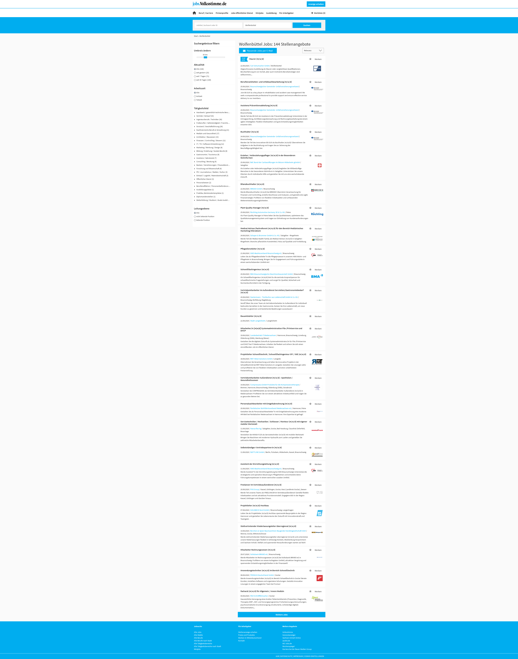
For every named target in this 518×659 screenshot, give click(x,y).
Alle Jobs (197, 632)
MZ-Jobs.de (287, 643)
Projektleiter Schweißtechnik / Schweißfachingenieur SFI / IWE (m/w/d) (273, 354)
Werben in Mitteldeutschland (249, 638)
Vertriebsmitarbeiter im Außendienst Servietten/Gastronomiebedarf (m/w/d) (272, 291)
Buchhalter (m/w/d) (250, 131)
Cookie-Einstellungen (314, 656)
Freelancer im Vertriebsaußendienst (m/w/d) (261, 484)
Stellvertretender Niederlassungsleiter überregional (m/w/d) (268, 526)
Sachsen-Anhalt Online (291, 638)
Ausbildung (271, 13)
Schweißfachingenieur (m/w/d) (255, 269)
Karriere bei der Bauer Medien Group (297, 649)
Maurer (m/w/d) (256, 58)
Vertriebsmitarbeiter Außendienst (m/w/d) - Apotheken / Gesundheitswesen (267, 378)
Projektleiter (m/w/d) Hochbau (255, 505)
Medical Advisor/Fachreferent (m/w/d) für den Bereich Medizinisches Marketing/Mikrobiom (272, 229)
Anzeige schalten (316, 4)
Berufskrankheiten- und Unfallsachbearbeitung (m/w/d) (266, 81)
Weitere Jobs (282, 614)
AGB (277, 656)
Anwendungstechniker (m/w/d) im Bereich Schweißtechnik (268, 570)
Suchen (306, 25)
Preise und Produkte (246, 635)
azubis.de (286, 640)
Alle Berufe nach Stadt (203, 640)
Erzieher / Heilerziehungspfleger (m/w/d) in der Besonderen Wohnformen (268, 156)
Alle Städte (198, 635)
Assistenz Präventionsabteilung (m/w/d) (259, 105)
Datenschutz (286, 656)
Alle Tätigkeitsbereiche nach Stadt (207, 646)
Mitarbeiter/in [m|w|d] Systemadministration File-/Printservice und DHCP (271, 329)
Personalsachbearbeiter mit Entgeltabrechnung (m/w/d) (266, 403)
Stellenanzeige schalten (247, 632)
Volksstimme (287, 632)
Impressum (298, 656)
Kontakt (241, 640)
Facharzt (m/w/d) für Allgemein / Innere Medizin (262, 591)
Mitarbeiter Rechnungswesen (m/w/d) (258, 549)
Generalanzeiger (289, 635)
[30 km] (205, 57)
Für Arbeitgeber (286, 13)
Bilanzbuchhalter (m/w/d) (252, 184)
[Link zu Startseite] (210, 4)
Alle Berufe (198, 638)
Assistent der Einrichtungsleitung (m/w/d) (260, 464)
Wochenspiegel (288, 646)
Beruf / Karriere (206, 13)
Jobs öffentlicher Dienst (242, 13)
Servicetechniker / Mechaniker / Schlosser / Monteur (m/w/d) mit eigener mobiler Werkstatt (274, 422)
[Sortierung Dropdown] (321, 50)
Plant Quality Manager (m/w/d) (255, 207)
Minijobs (259, 13)
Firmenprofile (222, 13)
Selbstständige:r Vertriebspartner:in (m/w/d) (261, 447)
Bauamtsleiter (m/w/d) (251, 316)
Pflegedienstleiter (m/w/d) (253, 248)
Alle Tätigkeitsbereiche (203, 643)
